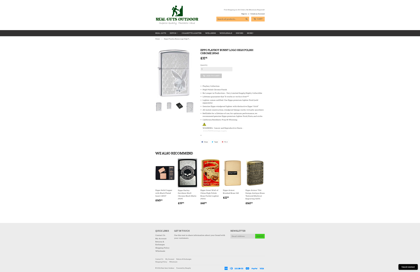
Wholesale (226, 33)
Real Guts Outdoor (167, 268)
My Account (160, 239)
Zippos (173, 33)
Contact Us (160, 235)
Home (157, 39)
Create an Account (257, 14)
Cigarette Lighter (191, 33)
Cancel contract (408, 267)
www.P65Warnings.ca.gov (214, 131)
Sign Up (260, 236)
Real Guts (160, 33)
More (250, 33)
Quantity (203, 65)
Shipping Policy (162, 248)
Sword (239, 33)
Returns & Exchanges (183, 259)
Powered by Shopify (183, 268)
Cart (259, 19)
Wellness (210, 33)
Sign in (244, 14)
